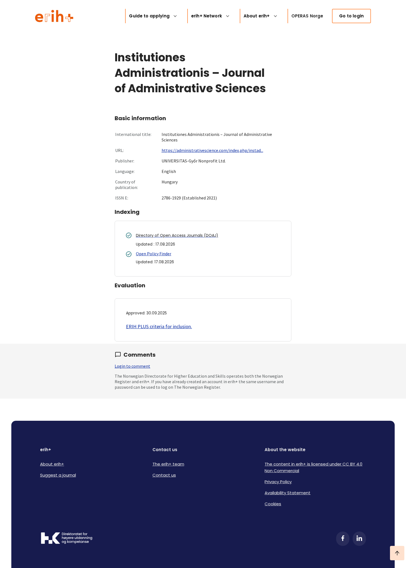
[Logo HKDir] (66, 539)
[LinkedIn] (359, 539)
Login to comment (132, 366)
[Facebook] (342, 539)
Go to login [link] (351, 16)
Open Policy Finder (153, 253)
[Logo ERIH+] (54, 16)
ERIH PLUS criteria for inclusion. (159, 326)
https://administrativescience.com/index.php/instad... (212, 150)
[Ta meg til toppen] (397, 553)
